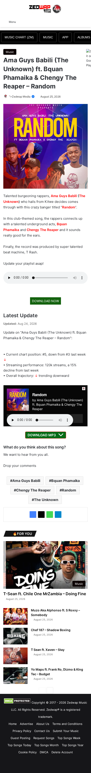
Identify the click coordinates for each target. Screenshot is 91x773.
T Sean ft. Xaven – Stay (47, 650)
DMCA (44, 752)
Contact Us (42, 731)
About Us (42, 724)
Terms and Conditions (67, 724)
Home (13, 724)
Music (10, 52)
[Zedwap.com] (45, 8)
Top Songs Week (68, 738)
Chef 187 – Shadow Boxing (50, 630)
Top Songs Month (46, 745)
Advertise (26, 724)
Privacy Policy (22, 731)
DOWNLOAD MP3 (42, 435)
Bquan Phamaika (65, 480)
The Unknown (46, 499)
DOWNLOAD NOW (45, 301)
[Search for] (85, 21)
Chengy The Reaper (43, 230)
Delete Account (62, 752)
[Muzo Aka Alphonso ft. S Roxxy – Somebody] (15, 616)
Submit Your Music (66, 731)
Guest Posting (20, 738)
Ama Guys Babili (64, 196)
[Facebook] (33, 514)
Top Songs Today (19, 745)
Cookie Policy (27, 752)
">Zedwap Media (20, 96)
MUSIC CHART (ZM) (19, 37)
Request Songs (43, 738)
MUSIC (48, 37)
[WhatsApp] (49, 514)
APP (65, 37)
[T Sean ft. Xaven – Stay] (15, 656)
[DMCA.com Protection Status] (17, 702)
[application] (45, 418)
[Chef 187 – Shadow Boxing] (15, 636)
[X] (41, 514)
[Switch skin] (78, 21)
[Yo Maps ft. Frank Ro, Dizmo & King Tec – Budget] (15, 675)
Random (68, 207)
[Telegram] (58, 514)
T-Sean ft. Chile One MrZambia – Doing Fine (44, 593)
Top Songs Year (72, 745)
